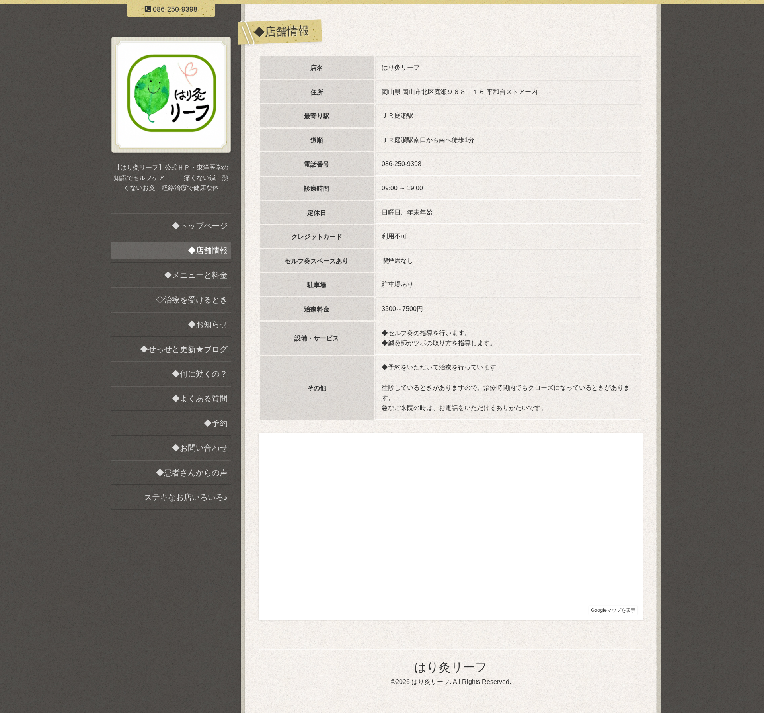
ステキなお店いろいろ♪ (186, 497)
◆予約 (216, 423)
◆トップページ (200, 225)
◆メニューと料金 (196, 275)
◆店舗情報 (208, 250)
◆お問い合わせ (200, 447)
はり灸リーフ (450, 667)
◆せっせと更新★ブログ (184, 349)
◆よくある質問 (200, 398)
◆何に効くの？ (200, 373)
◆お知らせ (208, 324)
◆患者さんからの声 (192, 472)
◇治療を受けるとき (192, 299)
